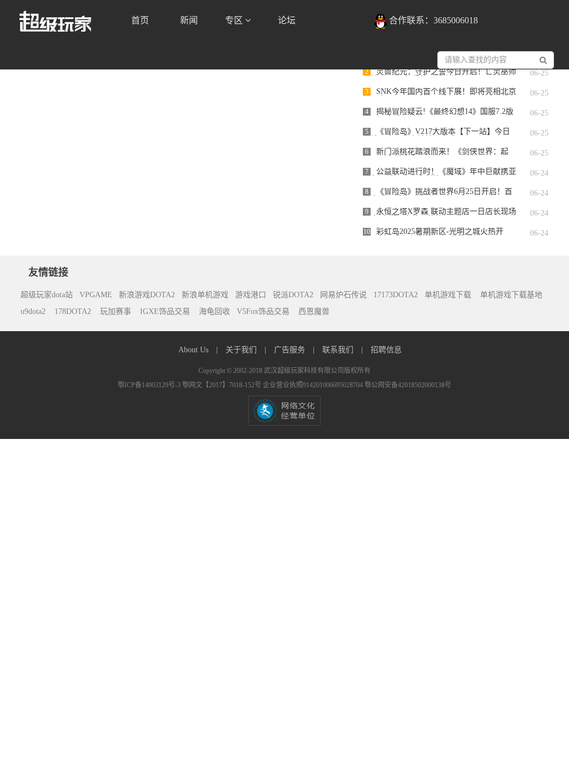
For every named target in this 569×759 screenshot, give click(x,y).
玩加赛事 (116, 311)
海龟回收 (214, 311)
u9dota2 (33, 311)
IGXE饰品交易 (166, 311)
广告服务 (290, 350)
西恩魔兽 (314, 311)
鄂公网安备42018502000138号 (408, 385)
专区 (235, 20)
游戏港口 (250, 295)
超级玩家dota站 (47, 295)
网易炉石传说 (343, 295)
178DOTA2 (72, 311)
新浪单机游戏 (205, 295)
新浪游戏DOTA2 (147, 295)
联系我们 (339, 350)
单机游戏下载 (448, 295)
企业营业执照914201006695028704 (314, 385)
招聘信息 (386, 350)
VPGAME (95, 295)
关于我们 (242, 350)
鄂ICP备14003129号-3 (150, 385)
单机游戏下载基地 (510, 295)
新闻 (189, 20)
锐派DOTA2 (293, 295)
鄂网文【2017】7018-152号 (222, 385)
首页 (140, 20)
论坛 (287, 20)
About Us (194, 350)
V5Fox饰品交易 (264, 311)
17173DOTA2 (395, 295)
